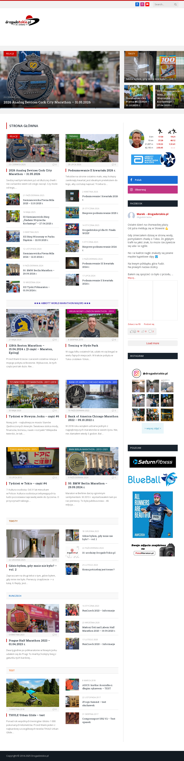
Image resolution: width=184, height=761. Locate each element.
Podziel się (149, 324)
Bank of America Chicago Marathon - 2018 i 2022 (96, 382)
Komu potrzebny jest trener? (98, 569)
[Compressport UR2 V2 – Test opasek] (72, 718)
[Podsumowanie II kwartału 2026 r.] (92, 148)
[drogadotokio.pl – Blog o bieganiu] (22, 20)
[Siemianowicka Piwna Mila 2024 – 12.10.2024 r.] (13, 253)
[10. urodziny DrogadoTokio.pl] (72, 552)
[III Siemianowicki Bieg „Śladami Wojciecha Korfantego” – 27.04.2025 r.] (13, 216)
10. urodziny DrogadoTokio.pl (98, 552)
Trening (73, 136)
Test (12, 670)
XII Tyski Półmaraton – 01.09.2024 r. (36, 288)
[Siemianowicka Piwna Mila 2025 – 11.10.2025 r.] (13, 199)
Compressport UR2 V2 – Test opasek (98, 720)
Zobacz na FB (134, 324)
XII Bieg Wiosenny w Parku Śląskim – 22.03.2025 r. (38, 238)
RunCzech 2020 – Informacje (98, 644)
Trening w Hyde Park (83, 345)
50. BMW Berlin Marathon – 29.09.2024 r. (38, 272)
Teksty (131, 53)
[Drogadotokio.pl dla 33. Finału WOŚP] (72, 229)
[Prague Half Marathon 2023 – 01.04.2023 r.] (32, 618)
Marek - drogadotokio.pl (152, 214)
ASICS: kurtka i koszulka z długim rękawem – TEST (97, 687)
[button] (138, 386)
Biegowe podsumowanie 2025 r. (100, 213)
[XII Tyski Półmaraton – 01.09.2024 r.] (13, 286)
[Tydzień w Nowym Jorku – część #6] (32, 394)
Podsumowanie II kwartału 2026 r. (92, 170)
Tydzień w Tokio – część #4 (28, 483)
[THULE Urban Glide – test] (32, 693)
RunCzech (15, 595)
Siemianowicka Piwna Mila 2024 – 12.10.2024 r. (38, 255)
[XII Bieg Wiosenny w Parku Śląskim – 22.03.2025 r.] (13, 236)
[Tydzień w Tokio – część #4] (32, 461)
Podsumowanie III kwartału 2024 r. (98, 265)
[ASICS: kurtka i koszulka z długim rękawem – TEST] (72, 684)
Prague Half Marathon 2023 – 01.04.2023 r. (29, 642)
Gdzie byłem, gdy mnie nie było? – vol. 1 (151, 79)
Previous (6, 77)
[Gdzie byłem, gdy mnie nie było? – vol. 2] (32, 543)
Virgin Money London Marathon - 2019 (91, 311)
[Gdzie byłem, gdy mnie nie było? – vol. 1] (154, 67)
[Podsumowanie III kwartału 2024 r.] (72, 263)
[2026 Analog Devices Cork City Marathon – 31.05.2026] (60, 79)
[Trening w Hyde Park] (92, 323)
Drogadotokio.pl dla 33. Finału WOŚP (99, 231)
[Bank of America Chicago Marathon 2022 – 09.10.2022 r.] (92, 394)
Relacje (10, 53)
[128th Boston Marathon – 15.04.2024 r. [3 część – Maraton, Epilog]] (32, 323)
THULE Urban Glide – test (27, 715)
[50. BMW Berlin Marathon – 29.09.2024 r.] (13, 270)
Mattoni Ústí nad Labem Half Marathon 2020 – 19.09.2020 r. (99, 629)
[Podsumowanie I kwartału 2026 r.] (72, 196)
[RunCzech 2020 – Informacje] (72, 643)
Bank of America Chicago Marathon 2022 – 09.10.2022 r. (93, 418)
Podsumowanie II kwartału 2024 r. (97, 282)
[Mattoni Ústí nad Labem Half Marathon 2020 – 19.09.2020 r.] (72, 627)
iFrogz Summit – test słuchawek (94, 703)
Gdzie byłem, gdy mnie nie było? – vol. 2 (33, 567)
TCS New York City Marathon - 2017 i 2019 (33, 382)
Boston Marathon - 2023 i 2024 (27, 311)
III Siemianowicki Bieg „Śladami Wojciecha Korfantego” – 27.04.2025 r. (168, 98)
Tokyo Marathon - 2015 (23, 449)
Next (113, 77)
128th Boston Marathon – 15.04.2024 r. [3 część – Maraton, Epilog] (31, 349)
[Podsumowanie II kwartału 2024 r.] (72, 280)
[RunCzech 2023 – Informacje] (72, 610)
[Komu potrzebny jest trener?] (72, 569)
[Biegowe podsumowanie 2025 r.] (72, 212)
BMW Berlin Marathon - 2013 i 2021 (88, 449)
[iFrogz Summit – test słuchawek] (72, 701)
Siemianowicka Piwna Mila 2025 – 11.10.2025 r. (137, 102)
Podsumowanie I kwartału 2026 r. (100, 198)
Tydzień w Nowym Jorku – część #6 (34, 416)
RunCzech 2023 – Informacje (98, 610)
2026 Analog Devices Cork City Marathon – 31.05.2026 (47, 102)
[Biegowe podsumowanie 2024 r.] (72, 246)
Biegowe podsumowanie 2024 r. (99, 248)
